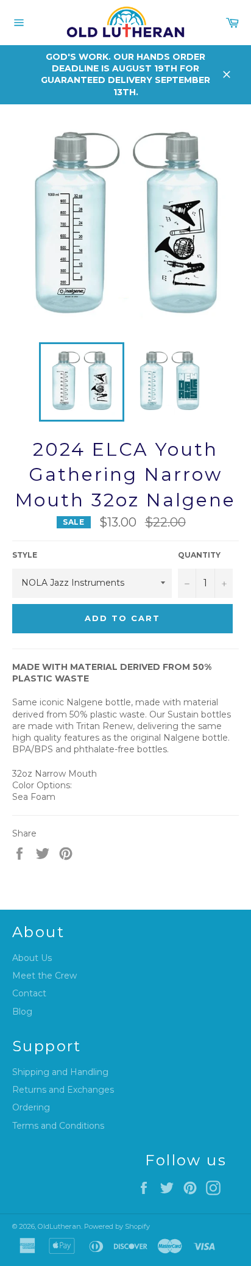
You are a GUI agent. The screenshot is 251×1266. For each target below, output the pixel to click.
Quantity (199, 554)
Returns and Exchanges (63, 1089)
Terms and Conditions (58, 1125)
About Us (32, 957)
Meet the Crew (44, 975)
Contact (29, 993)
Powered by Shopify (117, 1226)
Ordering (31, 1107)
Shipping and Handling (60, 1071)
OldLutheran (59, 1226)
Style (24, 554)
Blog (22, 1011)
